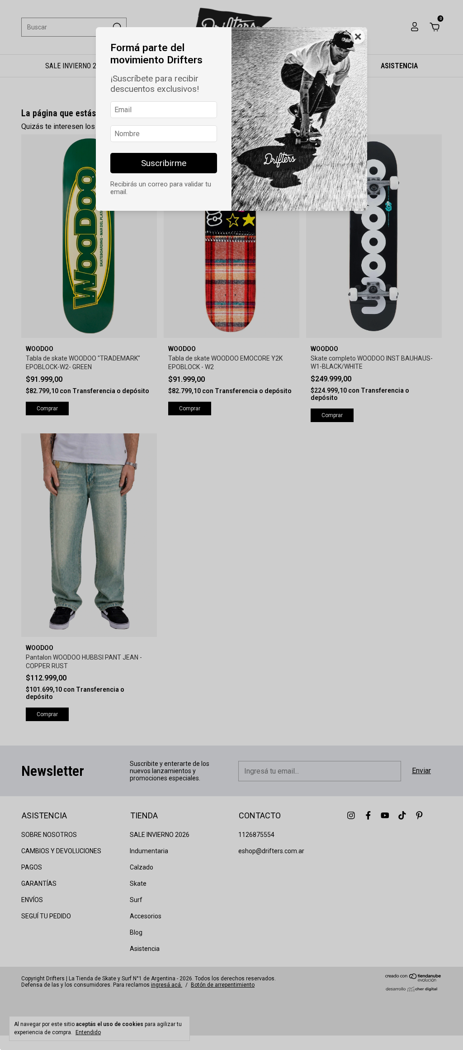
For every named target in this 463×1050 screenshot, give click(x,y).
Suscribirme (163, 163)
